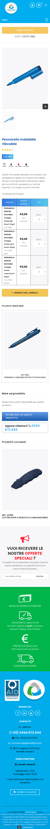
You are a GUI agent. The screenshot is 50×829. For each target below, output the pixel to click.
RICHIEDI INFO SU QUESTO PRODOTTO (19, 416)
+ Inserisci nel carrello (25, 292)
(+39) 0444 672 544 (25, 732)
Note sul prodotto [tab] (13, 393)
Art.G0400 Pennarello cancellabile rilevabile (25, 376)
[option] (25, 78)
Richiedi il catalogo (26, 792)
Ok (19, 827)
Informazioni (28, 827)
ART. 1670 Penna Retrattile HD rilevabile (18, 516)
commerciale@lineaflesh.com (26, 743)
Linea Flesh (30, 812)
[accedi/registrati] (32, 5)
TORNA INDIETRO (25, 30)
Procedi (39, 576)
